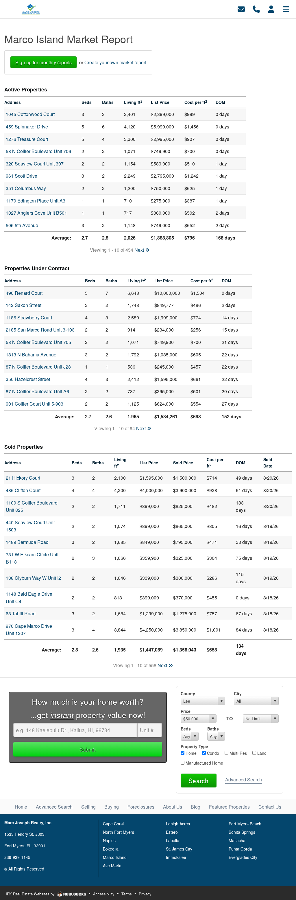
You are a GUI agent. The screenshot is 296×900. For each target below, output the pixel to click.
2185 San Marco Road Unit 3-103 (40, 329)
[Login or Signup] (271, 8)
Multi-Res (237, 753)
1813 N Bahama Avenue (31, 354)
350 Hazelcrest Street (28, 379)
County (188, 693)
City (238, 693)
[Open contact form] (241, 8)
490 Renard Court (24, 293)
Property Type (194, 746)
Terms (126, 894)
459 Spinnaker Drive (27, 126)
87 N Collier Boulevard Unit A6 (37, 391)
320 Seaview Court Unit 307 (35, 163)
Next (139, 249)
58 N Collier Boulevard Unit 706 (38, 151)
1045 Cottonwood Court (30, 114)
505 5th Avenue (22, 225)
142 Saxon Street (23, 305)
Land (261, 753)
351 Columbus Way (26, 188)
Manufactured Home (203, 763)
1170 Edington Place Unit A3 (35, 200)
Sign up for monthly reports (43, 62)
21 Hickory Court (23, 477)
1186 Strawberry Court (29, 317)
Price (185, 711)
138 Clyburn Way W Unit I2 (33, 578)
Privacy (145, 894)
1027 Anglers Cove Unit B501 (36, 212)
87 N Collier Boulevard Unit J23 (38, 366)
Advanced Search (243, 779)
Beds (186, 729)
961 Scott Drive (21, 175)
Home (190, 753)
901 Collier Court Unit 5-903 (34, 403)
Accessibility (103, 894)
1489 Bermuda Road (27, 542)
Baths (213, 729)
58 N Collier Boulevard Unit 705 (38, 342)
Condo (212, 753)
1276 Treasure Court (27, 139)
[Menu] (286, 8)
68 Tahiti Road (21, 613)
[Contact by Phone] (256, 8)
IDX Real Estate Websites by (31, 894)
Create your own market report (115, 62)
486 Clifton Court (23, 490)
